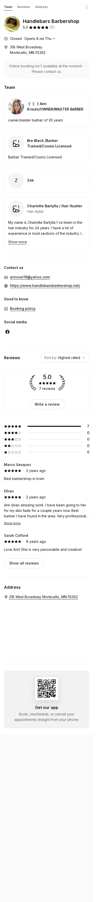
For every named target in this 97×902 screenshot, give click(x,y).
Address (41, 7)
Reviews (23, 7)
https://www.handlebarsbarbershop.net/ (45, 285)
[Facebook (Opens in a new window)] (7, 332)
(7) (52, 27)
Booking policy (23, 308)
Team (8, 7)
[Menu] (87, 7)
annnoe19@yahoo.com (30, 277)
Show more (12, 523)
